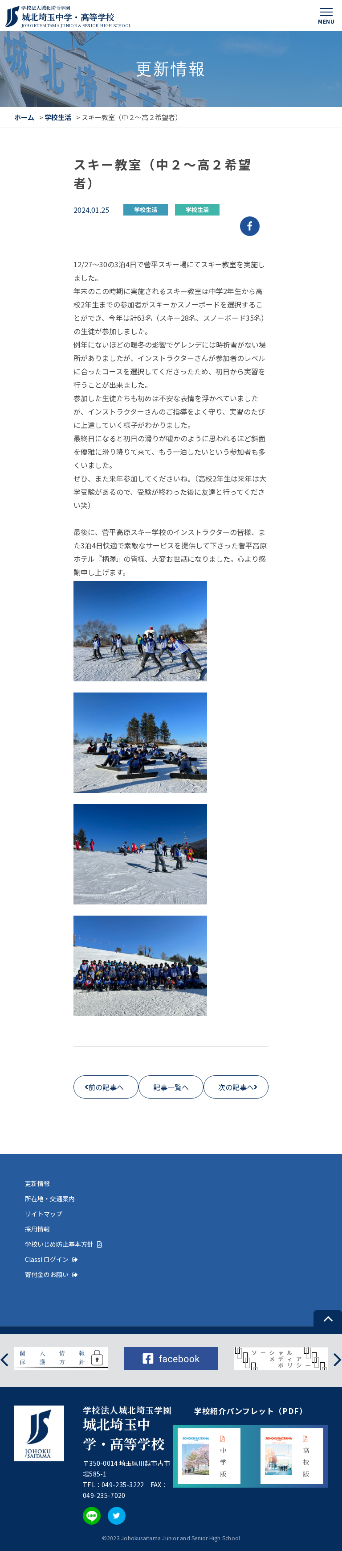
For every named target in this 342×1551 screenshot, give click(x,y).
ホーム (24, 117)
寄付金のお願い (47, 1274)
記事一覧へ (171, 1087)
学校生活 (58, 117)
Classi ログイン (47, 1259)
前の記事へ (106, 1087)
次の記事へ (236, 1087)
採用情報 (37, 1228)
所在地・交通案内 (50, 1198)
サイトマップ (43, 1213)
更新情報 (37, 1183)
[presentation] (4, 1358)
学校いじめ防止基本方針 (59, 1244)
